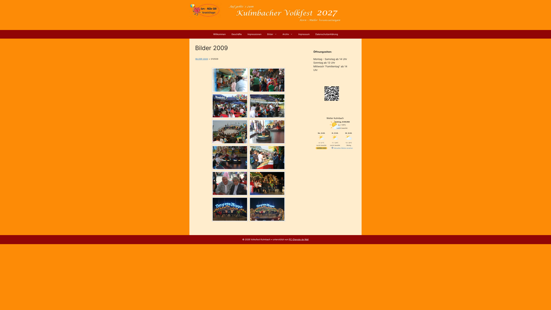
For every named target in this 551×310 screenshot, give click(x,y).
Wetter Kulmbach (335, 118)
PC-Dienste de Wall (299, 239)
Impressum (304, 34)
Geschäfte (236, 34)
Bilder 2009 (201, 59)
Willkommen (219, 34)
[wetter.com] (321, 149)
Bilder (270, 34)
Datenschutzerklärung (326, 34)
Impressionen (254, 34)
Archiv (286, 34)
